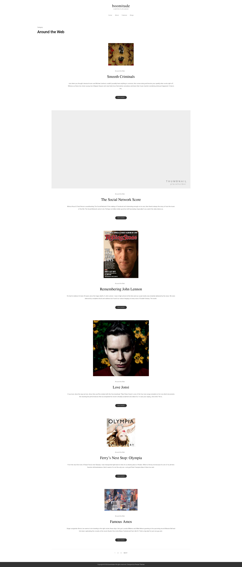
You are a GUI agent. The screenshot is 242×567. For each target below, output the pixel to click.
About (117, 15)
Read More (121, 97)
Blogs (131, 15)
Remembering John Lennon (121, 288)
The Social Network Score (121, 199)
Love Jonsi (121, 386)
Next (126, 553)
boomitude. (111, 564)
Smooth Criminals (121, 76)
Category (40, 27)
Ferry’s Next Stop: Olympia (121, 457)
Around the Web (120, 71)
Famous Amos (121, 521)
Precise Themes (140, 564)
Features (124, 15)
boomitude (121, 6)
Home (110, 15)
